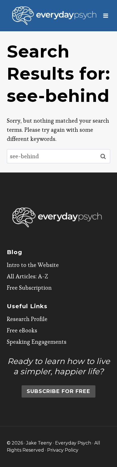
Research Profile (27, 319)
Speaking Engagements (36, 341)
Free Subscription (29, 287)
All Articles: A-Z (27, 276)
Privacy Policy (62, 450)
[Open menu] (106, 15)
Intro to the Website (33, 265)
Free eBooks (22, 330)
